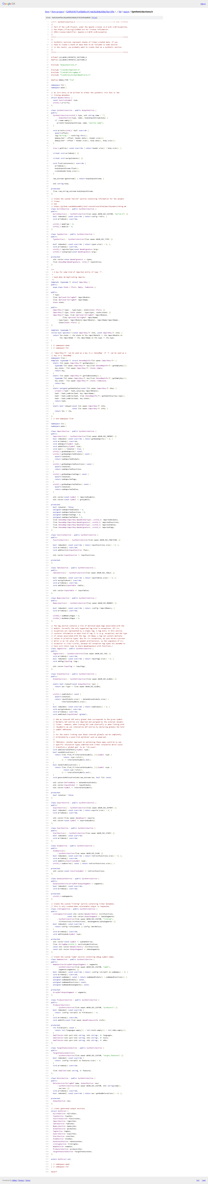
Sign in (203, 4)
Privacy (21, 1180)
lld (120, 11)
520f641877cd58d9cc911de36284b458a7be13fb (90, 11)
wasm (126, 11)
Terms (27, 1180)
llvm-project (57, 11)
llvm (47, 11)
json (204, 1180)
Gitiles (14, 1180)
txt (197, 1180)
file (94, 18)
